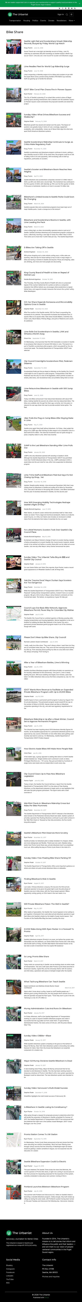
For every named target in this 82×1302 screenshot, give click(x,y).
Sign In (61, 14)
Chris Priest (27, 753)
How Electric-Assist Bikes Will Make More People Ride (48, 749)
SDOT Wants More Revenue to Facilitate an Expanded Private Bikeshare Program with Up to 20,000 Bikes (48, 691)
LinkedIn (9, 1276)
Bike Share (10, 89)
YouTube (10, 1279)
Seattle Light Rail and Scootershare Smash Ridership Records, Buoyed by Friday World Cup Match (48, 42)
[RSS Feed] (75, 8)
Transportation (15, 21)
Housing (26, 21)
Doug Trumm (28, 48)
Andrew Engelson (29, 252)
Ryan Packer (28, 94)
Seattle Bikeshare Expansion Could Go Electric (45, 1161)
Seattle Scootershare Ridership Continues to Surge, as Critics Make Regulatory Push (48, 143)
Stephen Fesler (29, 121)
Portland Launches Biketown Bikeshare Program (46, 1187)
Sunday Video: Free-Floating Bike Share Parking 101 (47, 858)
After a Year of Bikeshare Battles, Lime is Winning (46, 662)
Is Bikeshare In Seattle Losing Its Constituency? (45, 1107)
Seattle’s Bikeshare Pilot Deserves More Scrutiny (46, 833)
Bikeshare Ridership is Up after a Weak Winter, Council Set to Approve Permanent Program (49, 720)
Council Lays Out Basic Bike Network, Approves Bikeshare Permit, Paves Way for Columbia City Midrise (49, 609)
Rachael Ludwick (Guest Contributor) (36, 642)
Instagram (10, 1269)
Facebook (10, 1272)
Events (43, 21)
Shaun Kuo (27, 338)
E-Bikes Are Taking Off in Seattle (39, 247)
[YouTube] (72, 8)
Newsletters (61, 21)
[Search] (67, 14)
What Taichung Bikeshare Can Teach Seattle (44, 982)
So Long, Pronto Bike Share (36, 956)
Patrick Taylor (28, 780)
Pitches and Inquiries (51, 1277)
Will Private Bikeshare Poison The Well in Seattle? (46, 904)
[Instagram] (63, 8)
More (71, 21)
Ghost (46, 1297)
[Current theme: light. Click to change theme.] (71, 14)
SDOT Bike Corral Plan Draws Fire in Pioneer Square (48, 89)
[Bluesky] (59, 8)
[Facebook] (66, 8)
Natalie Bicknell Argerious (32, 279)
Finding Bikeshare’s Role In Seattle (40, 879)
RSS (8, 1283)
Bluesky (9, 1265)
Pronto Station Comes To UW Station (41, 1134)
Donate (51, 21)
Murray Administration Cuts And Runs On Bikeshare (48, 1008)
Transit (9, 40)
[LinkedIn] (69, 8)
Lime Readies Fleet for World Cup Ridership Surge (46, 66)
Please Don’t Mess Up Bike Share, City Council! (45, 637)
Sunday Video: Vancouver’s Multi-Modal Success (46, 1088)
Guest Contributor (30, 986)
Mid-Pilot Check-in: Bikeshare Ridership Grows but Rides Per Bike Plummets (47, 804)
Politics (35, 21)
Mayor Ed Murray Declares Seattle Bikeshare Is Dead (48, 1061)
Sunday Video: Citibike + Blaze (37, 1036)
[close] (79, 3)
